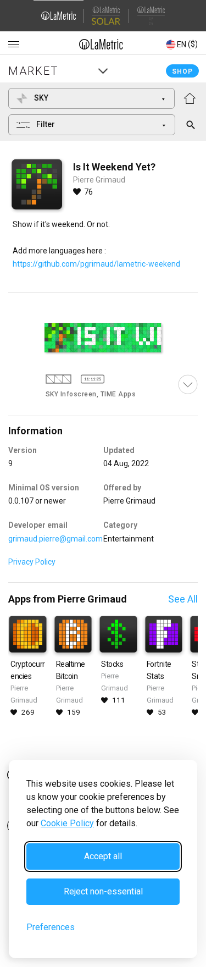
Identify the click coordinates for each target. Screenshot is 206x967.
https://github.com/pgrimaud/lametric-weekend (96, 263)
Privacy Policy (31, 561)
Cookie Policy (67, 823)
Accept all (103, 856)
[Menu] (13, 44)
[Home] (101, 43)
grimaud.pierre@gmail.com (55, 538)
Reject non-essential (103, 891)
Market (33, 71)
